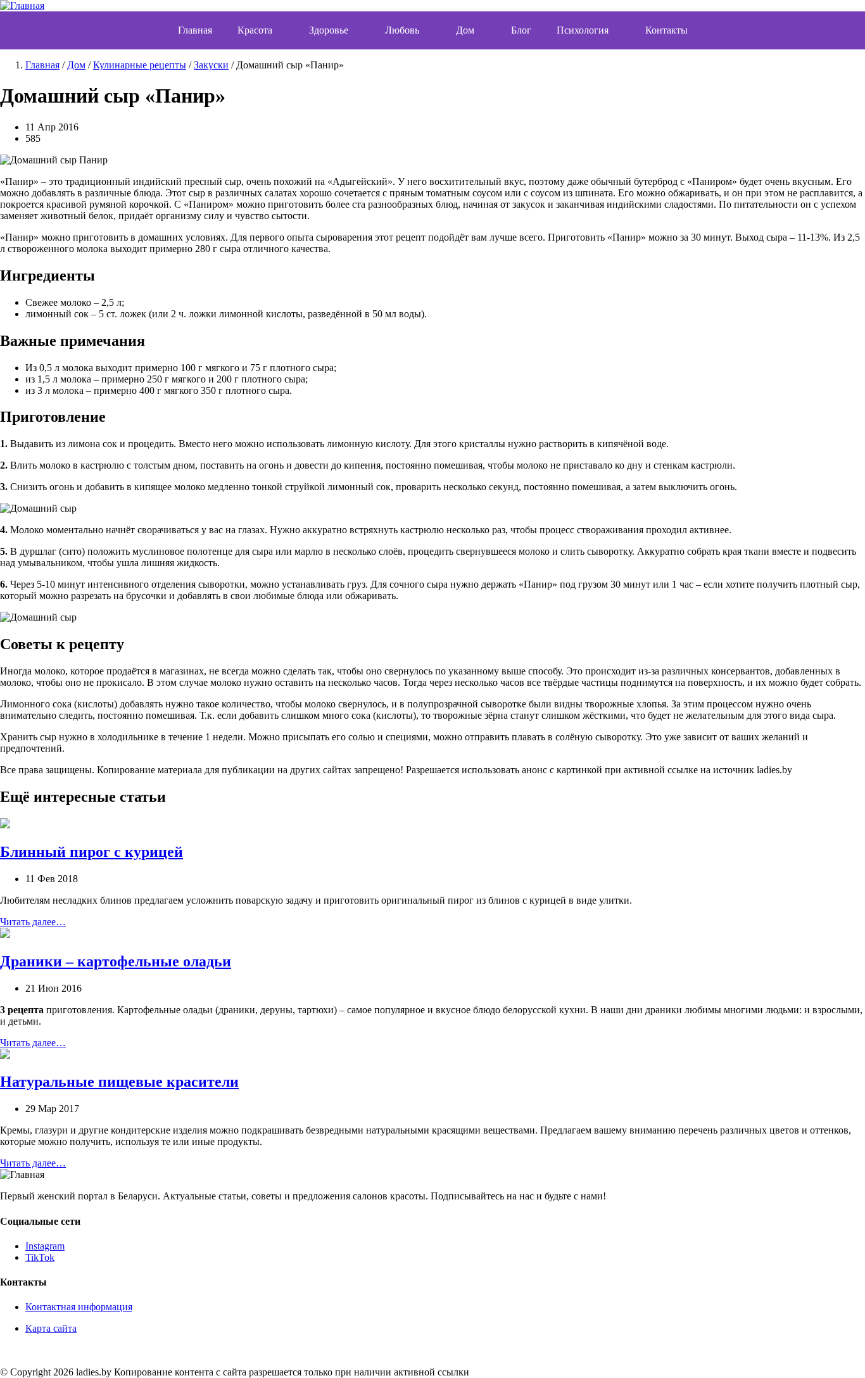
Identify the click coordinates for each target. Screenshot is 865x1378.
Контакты (666, 30)
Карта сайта (51, 1328)
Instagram (45, 1246)
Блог (521, 30)
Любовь (402, 30)
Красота (254, 30)
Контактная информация (78, 1306)
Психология (583, 30)
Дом (465, 30)
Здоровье (328, 30)
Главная (195, 30)
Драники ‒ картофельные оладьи (115, 961)
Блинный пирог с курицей (91, 852)
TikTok (39, 1257)
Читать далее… (33, 921)
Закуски (211, 65)
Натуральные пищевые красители (119, 1081)
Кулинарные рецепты (139, 65)
